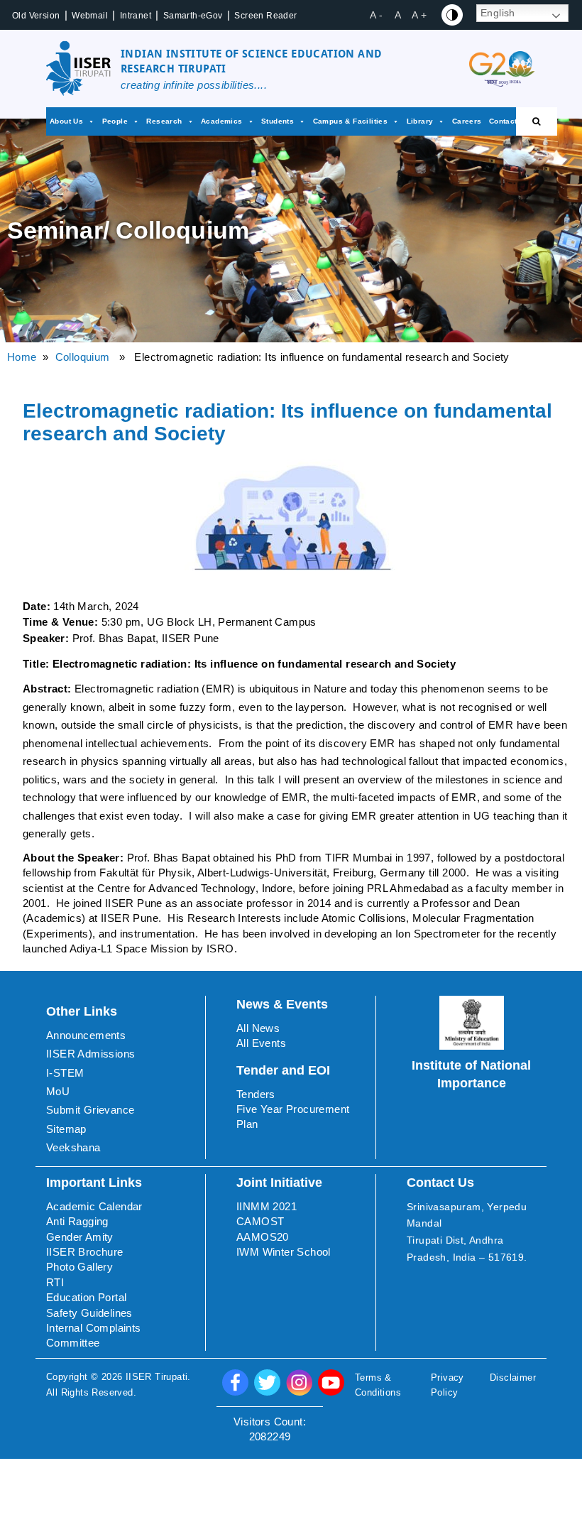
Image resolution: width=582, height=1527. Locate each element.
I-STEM (65, 1073)
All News (258, 1028)
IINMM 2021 (266, 1206)
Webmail (90, 16)
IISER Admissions (90, 1054)
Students (277, 121)
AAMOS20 (262, 1237)
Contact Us (509, 121)
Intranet (135, 16)
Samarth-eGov (193, 16)
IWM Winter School (283, 1252)
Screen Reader (265, 16)
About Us (66, 121)
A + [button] (419, 15)
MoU (58, 1091)
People (115, 121)
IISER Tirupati (157, 1376)
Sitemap (66, 1129)
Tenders (255, 1094)
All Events (261, 1043)
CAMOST (260, 1221)
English (498, 12)
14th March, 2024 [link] (95, 606)
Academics (222, 121)
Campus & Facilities (350, 121)
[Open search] (536, 121)
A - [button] (376, 15)
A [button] (398, 15)
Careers (467, 121)
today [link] (383, 689)
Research (164, 121)
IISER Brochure (84, 1252)
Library (420, 121)
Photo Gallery (79, 1267)
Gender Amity (80, 1237)
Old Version (36, 16)
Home (22, 357)
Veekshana (73, 1147)
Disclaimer (513, 1377)
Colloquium (82, 357)
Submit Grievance (90, 1110)
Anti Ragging (77, 1221)
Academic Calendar (94, 1206)
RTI (55, 1282)
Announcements (86, 1035)
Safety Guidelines (89, 1313)
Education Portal (86, 1297)
